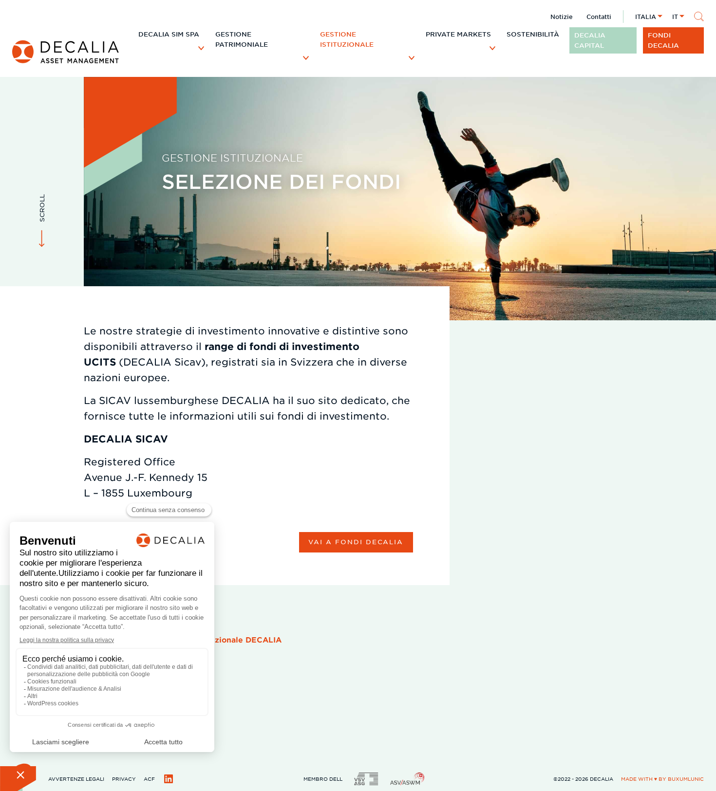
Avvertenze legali (76, 778)
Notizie (561, 16)
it (675, 16)
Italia (645, 16)
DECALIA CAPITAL (589, 40)
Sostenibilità (533, 34)
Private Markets (458, 34)
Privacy (124, 778)
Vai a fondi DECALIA (355, 541)
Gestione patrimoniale (241, 39)
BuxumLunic (686, 778)
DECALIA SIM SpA (168, 34)
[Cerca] (699, 16)
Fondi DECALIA (663, 40)
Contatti (598, 16)
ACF (149, 778)
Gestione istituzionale (347, 39)
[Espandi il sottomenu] (201, 48)
